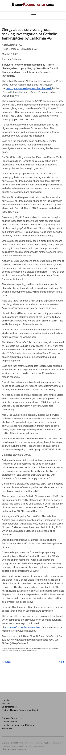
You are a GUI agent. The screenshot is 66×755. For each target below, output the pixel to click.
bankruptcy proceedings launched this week (29, 88)
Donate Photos (9, 721)
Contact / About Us (12, 718)
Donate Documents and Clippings (19, 725)
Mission (6, 703)
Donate (5, 700)
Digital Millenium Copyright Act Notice (21, 710)
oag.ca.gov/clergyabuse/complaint (22, 627)
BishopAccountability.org (31, 743)
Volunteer (7, 728)
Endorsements (9, 706)
